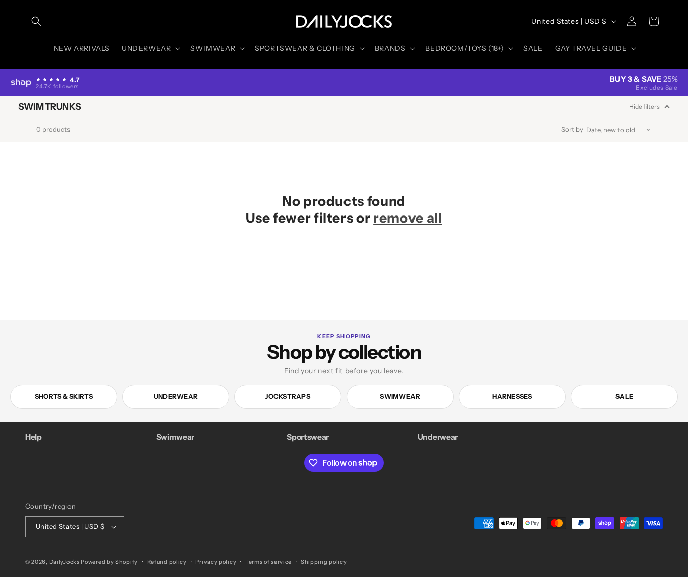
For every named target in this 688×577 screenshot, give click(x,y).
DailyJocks (64, 561)
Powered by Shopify (109, 561)
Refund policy (167, 561)
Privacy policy (215, 561)
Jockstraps (287, 396)
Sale (624, 396)
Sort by (572, 129)
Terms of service (268, 561)
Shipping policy (324, 561)
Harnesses (512, 396)
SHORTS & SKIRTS (64, 396)
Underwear (176, 396)
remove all (407, 217)
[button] (36, 21)
